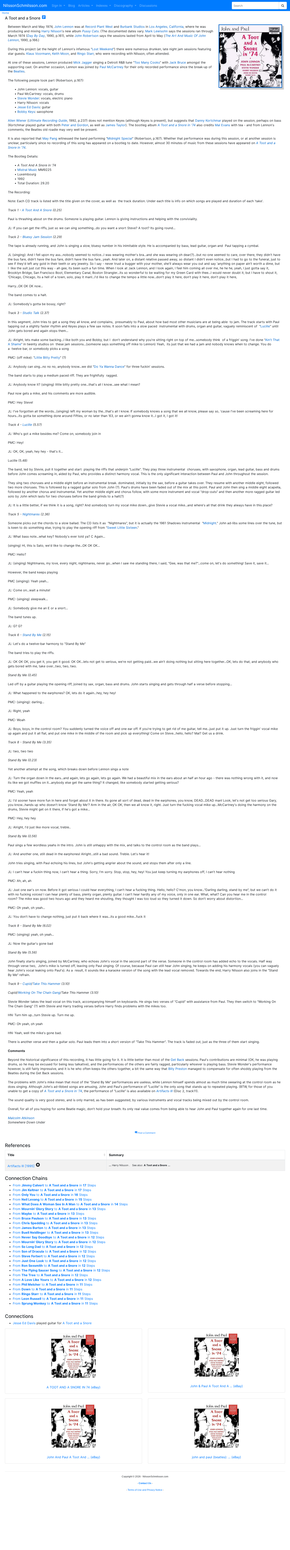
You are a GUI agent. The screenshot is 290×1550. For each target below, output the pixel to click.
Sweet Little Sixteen (122, 528)
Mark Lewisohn (156, 31)
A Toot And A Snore (37, 210)
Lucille (265, 326)
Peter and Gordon (75, 125)
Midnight (209, 523)
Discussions (148, 5)
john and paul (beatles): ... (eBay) (216, 1457)
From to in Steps (54, 1185)
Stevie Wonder (28, 98)
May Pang (49, 138)
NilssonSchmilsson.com (25, 5)
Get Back (177, 1060)
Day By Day (36, 36)
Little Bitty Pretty (47, 357)
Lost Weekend (102, 49)
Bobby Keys (26, 112)
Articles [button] (84, 5)
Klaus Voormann (38, 54)
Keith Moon (60, 54)
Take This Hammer (46, 984)
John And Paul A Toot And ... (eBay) (73, 1457)
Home (5, 12)
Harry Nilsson (51, 31)
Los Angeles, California (166, 27)
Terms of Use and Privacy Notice (145, 1490)
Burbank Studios (132, 27)
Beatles (19, 71)
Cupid (26, 984)
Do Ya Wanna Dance (109, 367)
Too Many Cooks (147, 62)
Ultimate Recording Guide (48, 120)
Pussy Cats (90, 31)
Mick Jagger (82, 62)
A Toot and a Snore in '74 (177, 125)
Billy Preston (177, 1069)
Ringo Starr (85, 54)
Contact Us (145, 1483)
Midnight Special (119, 138)
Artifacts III (164, 1091)
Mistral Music (27, 170)
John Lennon (63, 27)
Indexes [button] (102, 5)
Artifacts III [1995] (21, 1166)
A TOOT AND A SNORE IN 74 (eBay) (73, 1387)
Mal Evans (222, 125)
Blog (71, 5)
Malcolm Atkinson (21, 1118)
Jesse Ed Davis (28, 107)
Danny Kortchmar (208, 120)
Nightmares (31, 514)
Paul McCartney (111, 67)
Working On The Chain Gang (39, 992)
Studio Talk (30, 313)
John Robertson (86, 36)
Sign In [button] (57, 5)
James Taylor (115, 125)
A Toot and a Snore (77, 1323)
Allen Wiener (17, 120)
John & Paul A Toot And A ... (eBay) (216, 1386)
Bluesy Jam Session (37, 237)
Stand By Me (31, 635)
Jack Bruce (177, 62)
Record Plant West (99, 27)
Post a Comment (145, 1132)
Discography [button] (124, 5)
